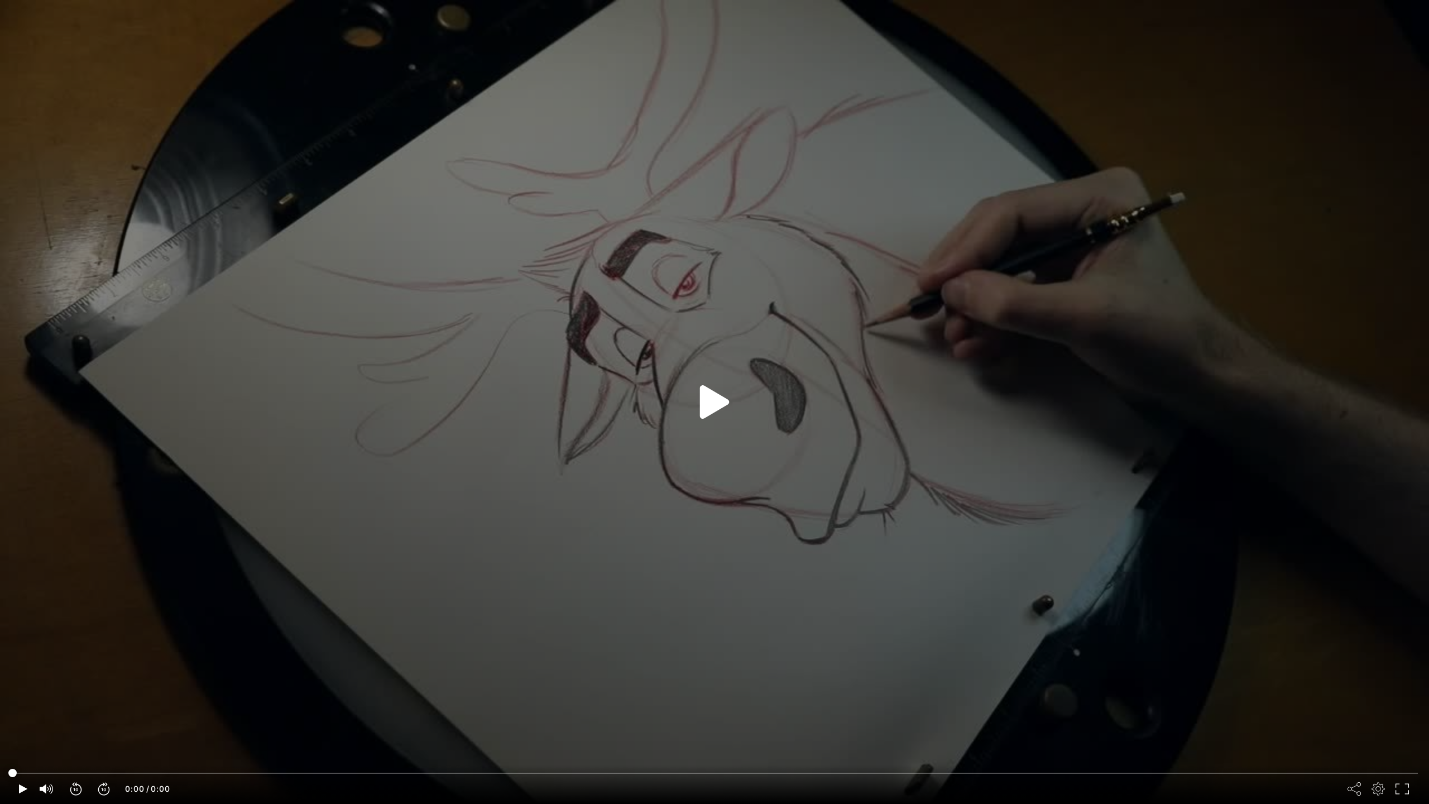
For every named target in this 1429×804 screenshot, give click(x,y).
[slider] (714, 773)
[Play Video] (714, 402)
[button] (76, 789)
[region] (714, 402)
